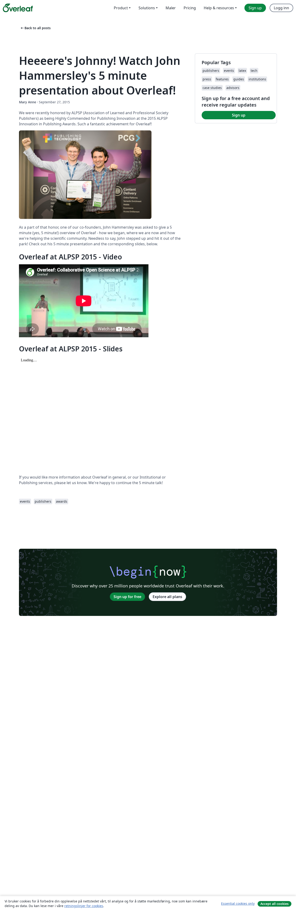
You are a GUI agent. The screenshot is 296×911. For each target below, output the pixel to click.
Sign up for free (127, 596)
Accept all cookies (274, 904)
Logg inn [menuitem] (281, 7)
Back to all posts (35, 28)
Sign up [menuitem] (255, 7)
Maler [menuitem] (171, 7)
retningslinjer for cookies (83, 906)
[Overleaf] (18, 8)
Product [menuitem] (121, 7)
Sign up (238, 115)
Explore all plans (167, 596)
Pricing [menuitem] (190, 7)
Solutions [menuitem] (147, 7)
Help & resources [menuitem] (219, 7)
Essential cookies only (238, 903)
